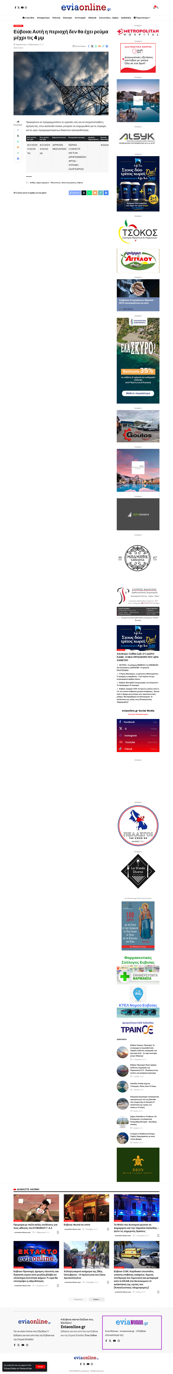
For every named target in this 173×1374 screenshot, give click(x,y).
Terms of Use (26, 1368)
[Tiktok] (138, 749)
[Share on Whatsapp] (96, 46)
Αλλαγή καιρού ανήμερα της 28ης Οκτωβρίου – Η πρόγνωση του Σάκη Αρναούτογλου (84, 1274)
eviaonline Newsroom (22, 1232)
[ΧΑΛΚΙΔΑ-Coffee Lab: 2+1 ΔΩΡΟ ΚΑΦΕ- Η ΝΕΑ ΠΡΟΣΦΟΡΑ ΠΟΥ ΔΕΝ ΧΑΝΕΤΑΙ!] (138, 638)
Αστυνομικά (69, 1221)
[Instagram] (26, 7)
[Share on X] (92, 46)
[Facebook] (15, 7)
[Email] (99, 46)
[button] (40, 1367)
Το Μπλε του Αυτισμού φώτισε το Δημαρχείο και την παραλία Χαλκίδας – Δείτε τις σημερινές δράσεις (136, 1228)
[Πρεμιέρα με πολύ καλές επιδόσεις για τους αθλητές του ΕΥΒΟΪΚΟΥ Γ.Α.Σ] (36, 1208)
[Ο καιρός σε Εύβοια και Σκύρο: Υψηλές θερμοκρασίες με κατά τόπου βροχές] (123, 1138)
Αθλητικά (17, 1221)
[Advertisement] (138, 780)
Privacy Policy (10, 1368)
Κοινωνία (18, 26)
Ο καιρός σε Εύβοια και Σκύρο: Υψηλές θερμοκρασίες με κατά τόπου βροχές (142, 1136)
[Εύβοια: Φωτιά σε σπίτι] (86, 1208)
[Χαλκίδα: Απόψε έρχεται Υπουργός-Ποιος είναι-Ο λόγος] (123, 1087)
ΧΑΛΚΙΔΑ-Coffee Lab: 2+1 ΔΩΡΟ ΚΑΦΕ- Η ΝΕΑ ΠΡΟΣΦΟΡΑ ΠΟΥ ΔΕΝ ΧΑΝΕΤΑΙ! (137, 657)
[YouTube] (22, 7)
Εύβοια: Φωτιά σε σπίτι (77, 1224)
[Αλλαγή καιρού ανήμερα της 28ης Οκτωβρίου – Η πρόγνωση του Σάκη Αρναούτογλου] (86, 1254)
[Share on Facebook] (88, 46)
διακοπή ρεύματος (69, 183)
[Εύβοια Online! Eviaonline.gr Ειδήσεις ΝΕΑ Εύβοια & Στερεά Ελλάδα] (86, 8)
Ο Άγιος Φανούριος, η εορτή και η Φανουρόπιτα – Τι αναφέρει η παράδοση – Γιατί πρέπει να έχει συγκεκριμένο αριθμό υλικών (138, 676)
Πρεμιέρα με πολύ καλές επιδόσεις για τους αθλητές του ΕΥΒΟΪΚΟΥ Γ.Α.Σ (35, 1226)
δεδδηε (33, 183)
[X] (18, 7)
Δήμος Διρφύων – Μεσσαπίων (48, 183)
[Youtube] (138, 742)
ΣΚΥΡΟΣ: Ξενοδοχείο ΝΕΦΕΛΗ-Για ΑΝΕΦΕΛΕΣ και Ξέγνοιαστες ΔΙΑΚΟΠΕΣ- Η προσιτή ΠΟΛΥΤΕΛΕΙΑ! (137, 667)
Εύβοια (80, 183)
